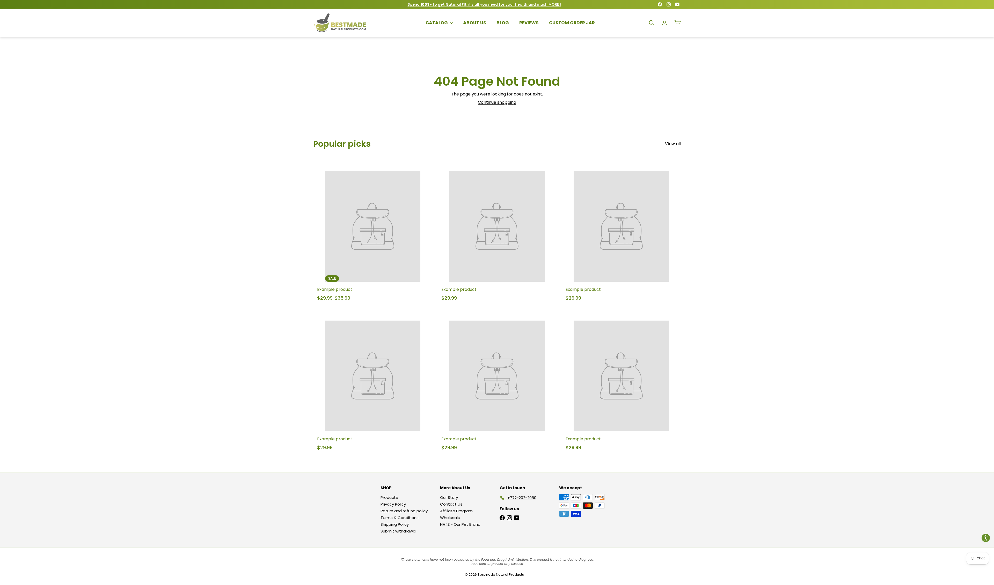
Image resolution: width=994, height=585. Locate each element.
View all (673, 143)
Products (389, 497)
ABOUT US (474, 23)
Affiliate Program (456, 511)
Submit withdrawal (398, 531)
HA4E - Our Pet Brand (460, 524)
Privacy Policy (393, 504)
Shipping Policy (395, 524)
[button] (986, 538)
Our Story (449, 497)
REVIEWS (529, 23)
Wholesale (450, 517)
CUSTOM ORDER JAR (572, 23)
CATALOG (437, 23)
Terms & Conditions (400, 517)
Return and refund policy (404, 511)
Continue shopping (497, 102)
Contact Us (451, 504)
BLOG (502, 23)
